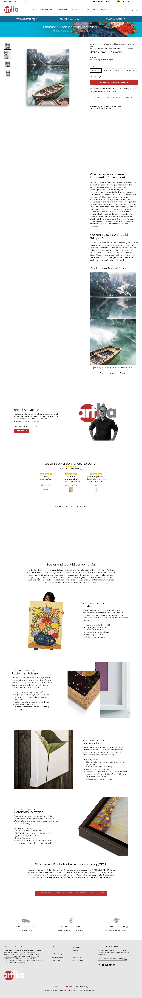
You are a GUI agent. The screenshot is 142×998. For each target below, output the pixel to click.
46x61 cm (119, 70)
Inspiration (105, 10)
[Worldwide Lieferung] (116, 920)
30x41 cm (96, 70)
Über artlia (22, 2)
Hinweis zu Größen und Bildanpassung (114, 97)
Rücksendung (57, 954)
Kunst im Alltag (91, 10)
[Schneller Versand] (25, 920)
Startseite (94, 44)
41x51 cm (107, 70)
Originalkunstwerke (11, 956)
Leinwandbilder (46, 10)
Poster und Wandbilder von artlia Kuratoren (111, 49)
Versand (55, 951)
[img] (71, 466)
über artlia (21, 431)
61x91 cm (131, 70)
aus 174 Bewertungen (69, 469)
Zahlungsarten (57, 960)
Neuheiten (76, 10)
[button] (31, 480)
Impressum (77, 957)
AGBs (75, 954)
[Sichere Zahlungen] (71, 920)
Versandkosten (107, 60)
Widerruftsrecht (57, 957)
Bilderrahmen (62, 10)
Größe (93, 67)
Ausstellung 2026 (10, 2)
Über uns (76, 948)
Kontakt (76, 951)
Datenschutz (78, 960)
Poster (33, 10)
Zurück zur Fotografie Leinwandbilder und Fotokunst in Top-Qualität (72, 893)
